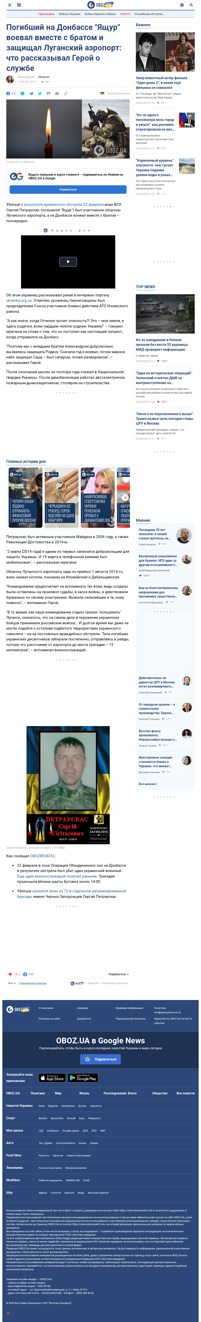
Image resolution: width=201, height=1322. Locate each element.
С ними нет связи (147, 355)
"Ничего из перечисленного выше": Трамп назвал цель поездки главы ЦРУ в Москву (165, 419)
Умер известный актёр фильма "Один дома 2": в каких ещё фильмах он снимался (161, 83)
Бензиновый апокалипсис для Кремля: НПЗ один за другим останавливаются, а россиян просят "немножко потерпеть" (158, 560)
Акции (82, 1143)
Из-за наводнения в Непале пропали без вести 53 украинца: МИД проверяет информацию (162, 345)
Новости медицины (50, 1180)
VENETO (125, 14)
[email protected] (51, 1292)
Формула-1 (94, 1118)
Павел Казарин (147, 544)
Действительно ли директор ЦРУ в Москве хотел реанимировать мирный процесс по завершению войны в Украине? (157, 682)
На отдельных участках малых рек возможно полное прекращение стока (155, 184)
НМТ (103, 1130)
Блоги (132, 1093)
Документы (84, 1018)
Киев (42, 1105)
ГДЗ (41, 1130)
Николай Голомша (149, 719)
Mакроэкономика (75, 1167)
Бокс (82, 1118)
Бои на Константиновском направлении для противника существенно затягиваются (158, 592)
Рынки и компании (50, 1167)
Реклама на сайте (49, 1018)
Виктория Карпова (149, 772)
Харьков (53, 1105)
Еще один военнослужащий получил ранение (57, 876)
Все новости (186, 1093)
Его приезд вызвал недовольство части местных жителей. (155, 139)
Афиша (43, 1192)
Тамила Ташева (147, 745)
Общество (44, 77)
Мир (58, 1093)
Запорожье (68, 1105)
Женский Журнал (98, 1192)
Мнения (143, 520)
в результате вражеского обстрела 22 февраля (62, 204)
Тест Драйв (45, 1143)
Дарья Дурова (26, 77)
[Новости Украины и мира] (77, 984)
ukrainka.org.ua (19, 300)
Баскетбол (57, 1118)
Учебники (53, 1130)
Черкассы (96, 1105)
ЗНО (94, 1130)
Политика (38, 1093)
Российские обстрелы (149, 14)
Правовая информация (129, 1008)
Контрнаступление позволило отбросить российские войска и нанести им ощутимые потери (164, 392)
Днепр (82, 1105)
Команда (82, 1008)
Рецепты (44, 1155)
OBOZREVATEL (42, 856)
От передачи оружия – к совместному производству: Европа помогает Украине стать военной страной (157, 709)
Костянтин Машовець (151, 602)
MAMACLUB (72, 1180)
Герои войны (46, 14)
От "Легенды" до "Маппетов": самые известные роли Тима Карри (158, 95)
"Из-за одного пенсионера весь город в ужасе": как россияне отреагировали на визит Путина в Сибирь (156, 122)
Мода (81, 1192)
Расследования (115, 1093)
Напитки (58, 1155)
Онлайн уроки (70, 1130)
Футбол (43, 1118)
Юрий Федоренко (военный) (154, 570)
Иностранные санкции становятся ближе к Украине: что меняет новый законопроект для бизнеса (157, 762)
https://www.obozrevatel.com (136, 1210)
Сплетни (56, 1192)
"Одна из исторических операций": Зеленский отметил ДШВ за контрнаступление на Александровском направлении (164, 378)
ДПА (85, 1130)
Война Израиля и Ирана (100, 14)
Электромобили (65, 1143)
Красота (69, 1192)
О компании (46, 1008)
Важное (143, 24)
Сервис (94, 1143)
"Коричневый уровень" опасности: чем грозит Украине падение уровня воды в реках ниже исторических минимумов (155, 167)
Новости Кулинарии (79, 1155)
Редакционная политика (33, 983)
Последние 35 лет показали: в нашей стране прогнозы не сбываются (153, 534)
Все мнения (147, 784)
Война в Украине (69, 14)
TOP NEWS (145, 286)
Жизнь (84, 1093)
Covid (86, 1180)
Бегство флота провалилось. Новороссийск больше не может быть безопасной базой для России (157, 735)
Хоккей (71, 1118)
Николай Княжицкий (150, 692)
